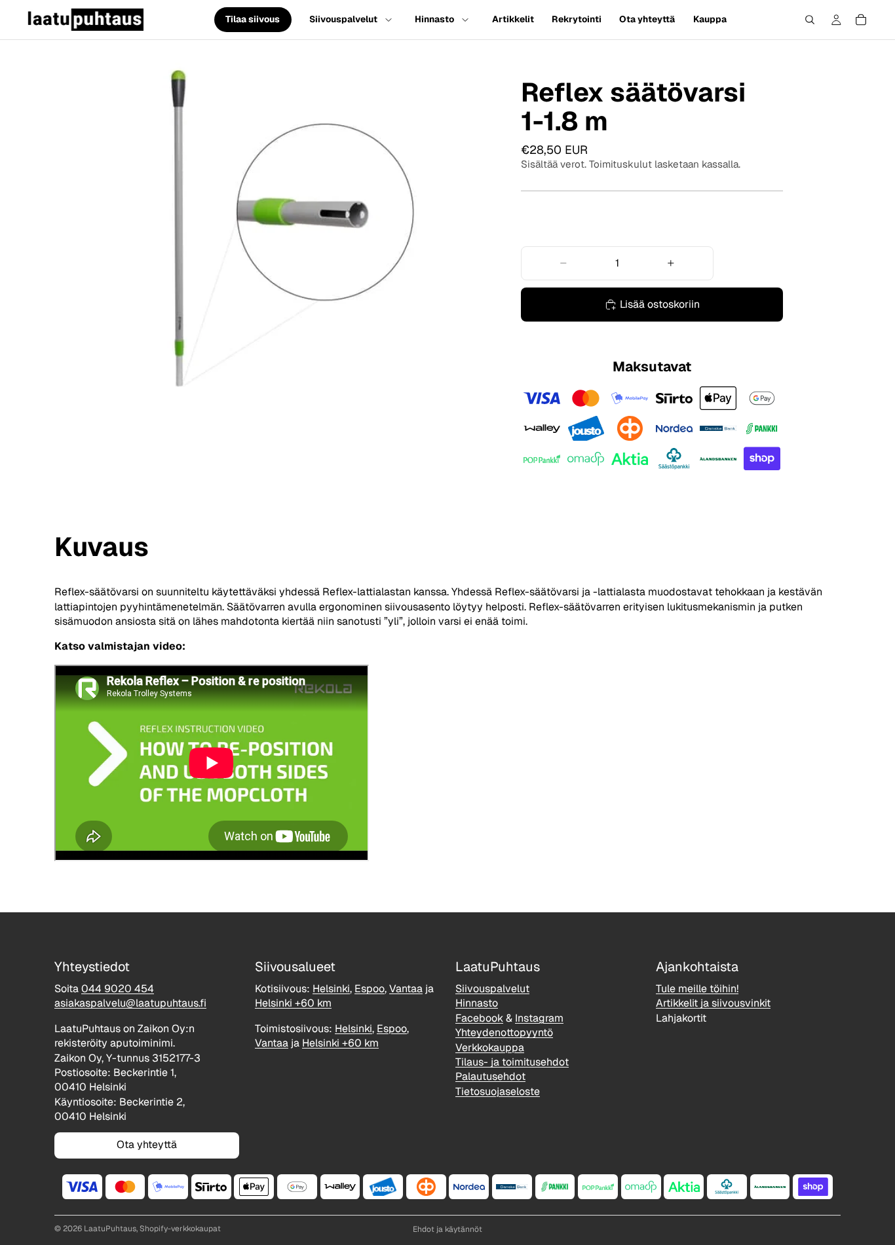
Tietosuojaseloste (497, 1091)
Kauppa (710, 19)
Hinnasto (434, 19)
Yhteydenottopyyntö (504, 1032)
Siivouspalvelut (343, 19)
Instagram (539, 1018)
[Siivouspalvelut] (388, 20)
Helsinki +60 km (293, 1004)
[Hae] (809, 19)
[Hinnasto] (465, 20)
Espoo (369, 988)
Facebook (479, 1018)
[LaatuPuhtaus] (85, 20)
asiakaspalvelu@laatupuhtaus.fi (130, 1004)
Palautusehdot (490, 1077)
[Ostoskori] (860, 19)
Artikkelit (513, 19)
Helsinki (331, 988)
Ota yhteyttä (647, 19)
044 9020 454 (117, 988)
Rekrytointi (576, 19)
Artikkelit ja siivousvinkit (713, 1004)
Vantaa (406, 988)
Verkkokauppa (489, 1047)
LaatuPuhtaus (110, 1228)
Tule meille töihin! (697, 988)
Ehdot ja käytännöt (447, 1229)
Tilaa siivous (252, 19)
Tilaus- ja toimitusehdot (512, 1062)
